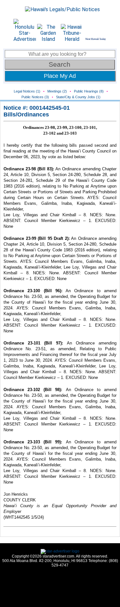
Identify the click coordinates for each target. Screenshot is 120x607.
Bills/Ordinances (26, 114)
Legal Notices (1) (27, 91)
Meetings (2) (57, 91)
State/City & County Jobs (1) (78, 97)
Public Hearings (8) (89, 91)
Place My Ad (60, 76)
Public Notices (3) (35, 97)
